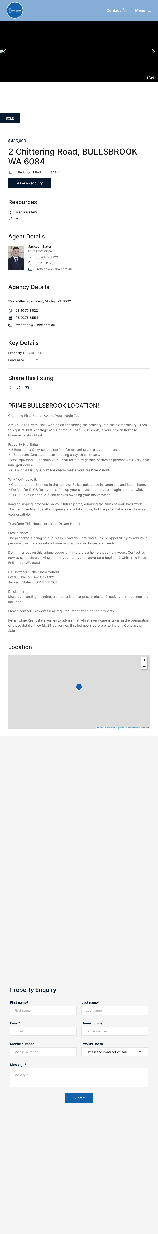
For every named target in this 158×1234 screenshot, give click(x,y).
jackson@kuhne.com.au (54, 269)
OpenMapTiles (122, 727)
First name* (19, 1002)
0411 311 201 (45, 263)
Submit (79, 1098)
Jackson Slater (39, 246)
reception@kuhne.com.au (35, 325)
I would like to (92, 1044)
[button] (79, 51)
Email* (15, 1023)
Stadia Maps (110, 727)
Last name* (90, 1002)
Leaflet (101, 727)
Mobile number (22, 1044)
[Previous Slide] (4, 51)
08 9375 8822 (47, 257)
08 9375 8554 (27, 318)
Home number (92, 1023)
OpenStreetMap (134, 727)
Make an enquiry (29, 183)
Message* (18, 1065)
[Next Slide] (153, 51)
